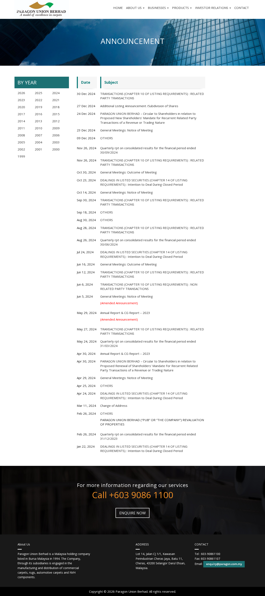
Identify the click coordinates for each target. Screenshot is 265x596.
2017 (21, 114)
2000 (56, 149)
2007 (38, 135)
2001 (38, 149)
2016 (38, 114)
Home (118, 8)
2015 (56, 114)
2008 (21, 135)
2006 (56, 135)
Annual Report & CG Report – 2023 (125, 313)
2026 (21, 93)
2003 (56, 142)
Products (181, 8)
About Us (134, 8)
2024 (56, 93)
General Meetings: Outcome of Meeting (128, 172)
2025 (38, 93)
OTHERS (106, 138)
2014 (21, 121)
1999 (21, 156)
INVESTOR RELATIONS (212, 8)
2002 (21, 149)
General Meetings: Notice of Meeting (126, 130)
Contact (241, 8)
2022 (38, 100)
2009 (56, 128)
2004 (38, 142)
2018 (56, 107)
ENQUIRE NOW (132, 512)
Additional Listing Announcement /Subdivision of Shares (139, 106)
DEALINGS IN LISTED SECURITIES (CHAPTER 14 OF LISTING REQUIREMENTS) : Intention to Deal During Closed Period (143, 182)
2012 (56, 121)
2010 (38, 128)
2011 (21, 128)
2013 (38, 121)
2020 (21, 107)
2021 (56, 100)
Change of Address (113, 405)
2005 (21, 142)
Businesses (157, 8)
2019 (38, 107)
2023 (21, 100)
